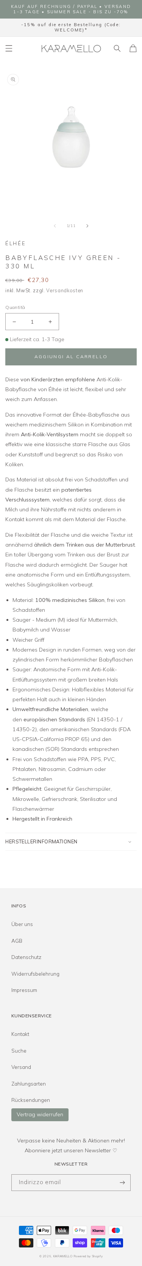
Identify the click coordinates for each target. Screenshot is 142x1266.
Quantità (15, 307)
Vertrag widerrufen (40, 1114)
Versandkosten (64, 290)
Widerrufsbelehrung (35, 974)
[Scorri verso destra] (87, 226)
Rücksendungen (30, 1100)
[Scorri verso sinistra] (55, 226)
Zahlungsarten (28, 1084)
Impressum (24, 990)
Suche (19, 1051)
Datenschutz (26, 957)
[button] (9, 48)
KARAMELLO (63, 1256)
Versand (21, 1067)
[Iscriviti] (122, 1182)
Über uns (22, 924)
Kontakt (20, 1034)
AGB (16, 941)
